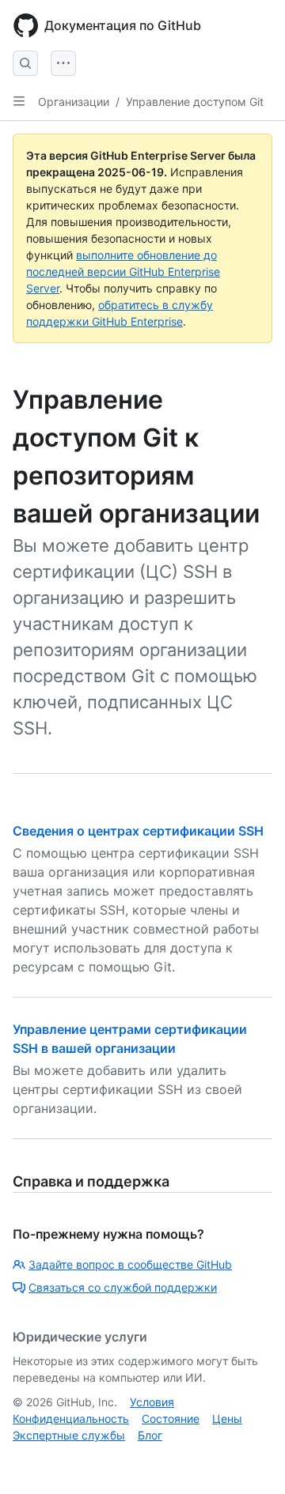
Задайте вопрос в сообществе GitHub (130, 1264)
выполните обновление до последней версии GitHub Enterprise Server (123, 271)
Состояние (171, 1418)
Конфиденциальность (71, 1418)
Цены (227, 1418)
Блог (150, 1435)
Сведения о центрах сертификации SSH (138, 831)
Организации (73, 101)
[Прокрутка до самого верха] (250, 1459)
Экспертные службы (69, 1435)
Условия (152, 1402)
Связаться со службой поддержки (122, 1287)
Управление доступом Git (195, 101)
